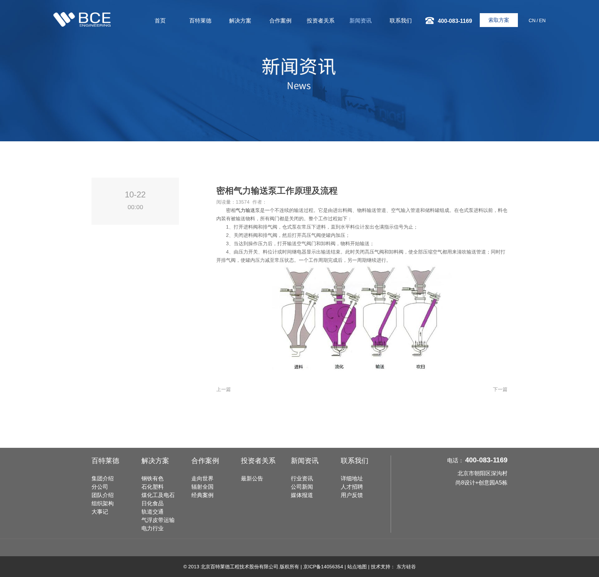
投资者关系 (321, 21)
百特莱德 (200, 21)
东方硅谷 (406, 566)
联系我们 (401, 21)
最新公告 (252, 478)
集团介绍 (103, 478)
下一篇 (500, 389)
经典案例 (202, 495)
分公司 (100, 487)
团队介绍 (103, 495)
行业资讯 (302, 478)
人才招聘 (352, 487)
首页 (160, 21)
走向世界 (202, 478)
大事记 (100, 512)
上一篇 (223, 389)
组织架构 (103, 503)
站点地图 (357, 566)
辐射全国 (202, 487)
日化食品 (152, 503)
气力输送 (245, 210)
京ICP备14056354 (323, 566)
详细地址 (352, 478)
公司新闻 (302, 487)
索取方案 (498, 20)
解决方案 (240, 21)
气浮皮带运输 (158, 520)
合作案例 (280, 21)
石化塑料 (152, 487)
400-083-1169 (486, 460)
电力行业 (152, 528)
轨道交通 (152, 512)
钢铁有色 (152, 478)
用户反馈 (352, 495)
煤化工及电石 (158, 495)
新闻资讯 (360, 21)
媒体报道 (302, 495)
